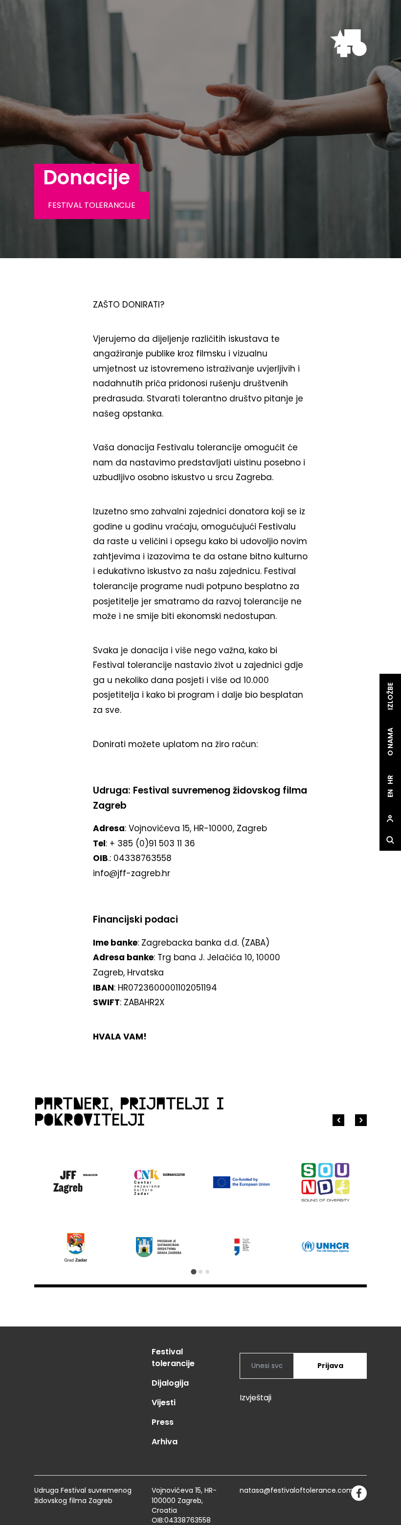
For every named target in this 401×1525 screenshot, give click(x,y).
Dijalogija (170, 1383)
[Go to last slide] (338, 1120)
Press (163, 1422)
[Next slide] (361, 1120)
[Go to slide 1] (193, 1272)
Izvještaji (255, 1397)
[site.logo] (348, 43)
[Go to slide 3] (207, 1272)
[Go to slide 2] (200, 1272)
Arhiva (165, 1441)
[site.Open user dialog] (390, 819)
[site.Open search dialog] (390, 840)
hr (390, 780)
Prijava (330, 1365)
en (390, 794)
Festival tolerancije (173, 1357)
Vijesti (164, 1402)
